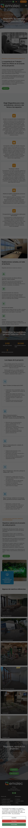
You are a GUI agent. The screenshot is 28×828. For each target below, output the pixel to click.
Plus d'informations (16, 813)
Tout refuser (14, 821)
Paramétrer (14, 817)
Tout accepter (14, 824)
